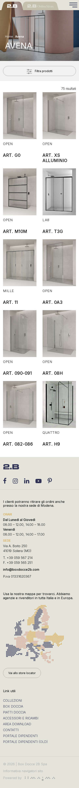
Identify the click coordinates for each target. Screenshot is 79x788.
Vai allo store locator (22, 673)
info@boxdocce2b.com (21, 569)
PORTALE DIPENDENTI (20, 736)
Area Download (17, 724)
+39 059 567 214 (20, 558)
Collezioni (12, 700)
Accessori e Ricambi (20, 718)
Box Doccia (13, 706)
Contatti (11, 730)
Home (9, 36)
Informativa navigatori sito (23, 771)
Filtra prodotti (43, 71)
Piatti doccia (14, 712)
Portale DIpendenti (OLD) (25, 742)
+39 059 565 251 (19, 563)
